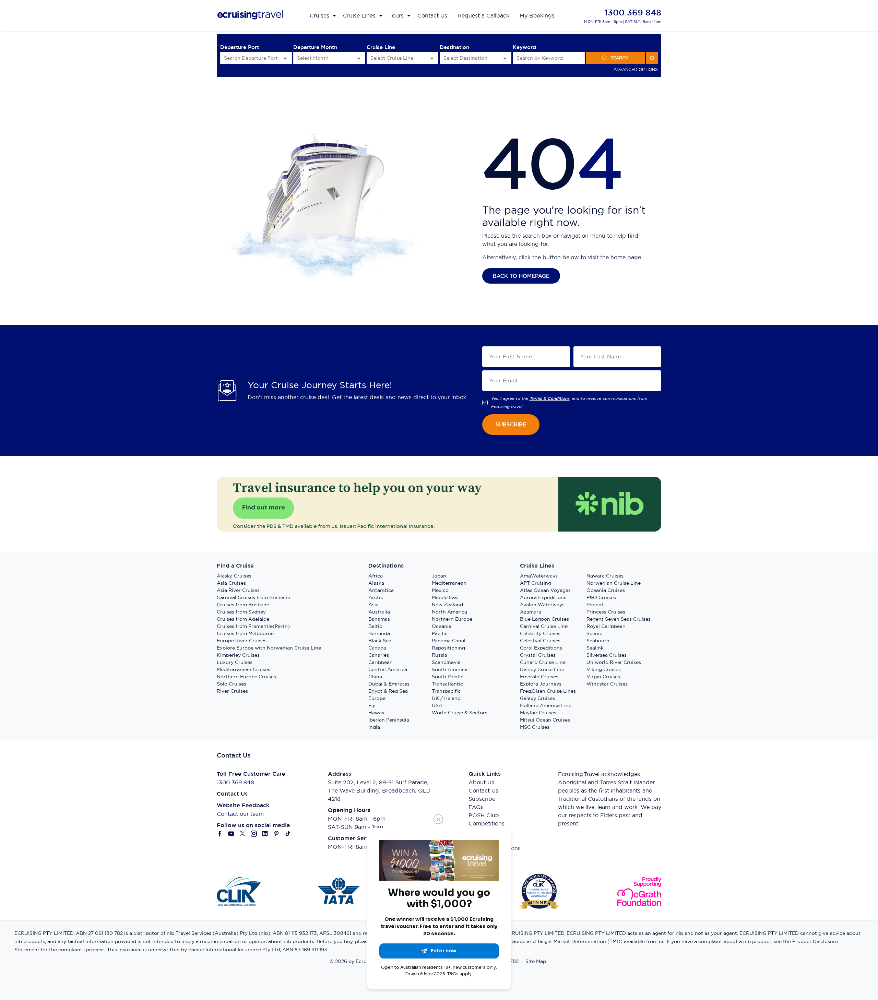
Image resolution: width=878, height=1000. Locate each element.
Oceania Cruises (605, 590)
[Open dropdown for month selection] (358, 58)
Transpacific (446, 691)
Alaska (376, 583)
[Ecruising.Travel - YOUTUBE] (231, 834)
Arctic (375, 597)
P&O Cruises (601, 597)
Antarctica (381, 590)
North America (449, 612)
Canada (377, 648)
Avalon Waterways (542, 605)
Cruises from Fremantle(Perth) (253, 626)
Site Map (535, 961)
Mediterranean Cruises (243, 669)
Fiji (372, 705)
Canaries (378, 655)
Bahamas (379, 619)
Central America (387, 669)
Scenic (594, 633)
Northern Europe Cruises (246, 677)
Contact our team (240, 813)
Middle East (445, 597)
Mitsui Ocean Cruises (545, 720)
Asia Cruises (231, 583)
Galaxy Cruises (537, 698)
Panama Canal (448, 641)
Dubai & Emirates (389, 684)
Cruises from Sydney (241, 612)
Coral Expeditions (541, 648)
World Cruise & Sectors (459, 713)
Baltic (375, 626)
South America (449, 669)
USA (437, 705)
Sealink (595, 648)
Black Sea (379, 641)
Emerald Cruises (539, 677)
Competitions (486, 823)
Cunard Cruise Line (543, 662)
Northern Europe (452, 619)
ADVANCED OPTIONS (636, 69)
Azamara (530, 612)
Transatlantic (447, 684)
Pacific (440, 633)
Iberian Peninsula (388, 720)
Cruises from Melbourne (245, 633)
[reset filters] (652, 58)
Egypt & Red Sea (388, 691)
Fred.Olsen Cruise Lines (548, 691)
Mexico (440, 590)
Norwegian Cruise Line (613, 583)
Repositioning (448, 648)
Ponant (595, 605)
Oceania (441, 626)
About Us (481, 782)
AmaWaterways (539, 576)
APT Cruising (535, 583)
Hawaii (376, 713)
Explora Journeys (540, 684)
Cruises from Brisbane (243, 605)
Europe (376, 698)
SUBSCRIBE (511, 424)
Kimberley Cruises (238, 655)
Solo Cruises (231, 684)
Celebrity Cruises (540, 633)
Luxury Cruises (234, 662)
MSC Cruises (534, 727)
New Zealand (447, 605)
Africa (375, 576)
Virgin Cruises (603, 677)
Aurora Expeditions (543, 597)
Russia (439, 655)
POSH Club (483, 815)
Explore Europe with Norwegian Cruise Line (269, 648)
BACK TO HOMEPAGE (521, 276)
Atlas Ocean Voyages (545, 590)
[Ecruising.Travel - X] (242, 834)
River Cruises (232, 691)
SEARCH (619, 57)
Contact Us (483, 790)
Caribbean (380, 662)
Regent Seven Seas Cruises (618, 619)
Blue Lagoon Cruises (544, 619)
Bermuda (379, 633)
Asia (373, 605)
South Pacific (447, 677)
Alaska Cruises (234, 576)
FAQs (476, 806)
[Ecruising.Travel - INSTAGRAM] (254, 834)
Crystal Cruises (538, 655)
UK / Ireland (446, 698)
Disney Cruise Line (542, 669)
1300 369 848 (632, 12)
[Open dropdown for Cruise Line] (431, 58)
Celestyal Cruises (540, 641)
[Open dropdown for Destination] (504, 58)
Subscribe (481, 798)
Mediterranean (449, 583)
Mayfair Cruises (538, 713)
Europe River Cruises (241, 641)
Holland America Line (545, 705)
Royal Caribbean (606, 626)
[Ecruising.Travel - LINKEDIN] (265, 834)
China (375, 677)
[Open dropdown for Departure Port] (285, 58)
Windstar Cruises (607, 684)
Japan (439, 576)
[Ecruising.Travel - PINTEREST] (276, 834)
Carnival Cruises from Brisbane (253, 597)
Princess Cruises (605, 612)
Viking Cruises (603, 669)
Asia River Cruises (238, 590)
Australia (379, 612)
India (374, 727)
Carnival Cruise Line (544, 626)
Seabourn (597, 641)
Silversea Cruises (606, 655)
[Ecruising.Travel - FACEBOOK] (220, 834)
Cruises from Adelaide (243, 619)
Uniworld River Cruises (613, 662)
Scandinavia (446, 662)
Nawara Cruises (605, 576)
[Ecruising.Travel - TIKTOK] (288, 834)
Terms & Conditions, (550, 398)
